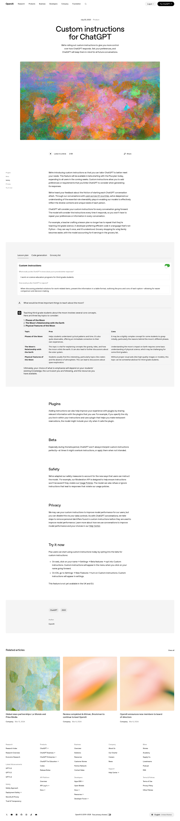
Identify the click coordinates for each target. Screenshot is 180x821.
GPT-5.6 (9, 768)
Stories (145, 748)
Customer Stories (80, 761)
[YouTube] (12, 815)
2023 (64, 610)
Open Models (79, 786)
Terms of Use (147, 781)
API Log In (44, 786)
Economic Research (13, 757)
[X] (7, 815)
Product (96, 20)
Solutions (77, 753)
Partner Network (80, 766)
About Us (112, 748)
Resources (78, 757)
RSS (144, 770)
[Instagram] (26, 815)
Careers (111, 757)
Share (129, 154)
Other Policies (148, 790)
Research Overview (13, 753)
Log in (149, 4)
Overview (43, 781)
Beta (7, 176)
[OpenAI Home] (9, 4)
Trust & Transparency (13, 801)
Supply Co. (147, 757)
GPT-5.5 (9, 772)
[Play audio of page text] (51, 154)
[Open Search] (85, 3)
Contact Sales (79, 770)
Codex (42, 766)
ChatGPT (53, 610)
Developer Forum (81, 799)
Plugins (8, 173)
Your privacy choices (99, 815)
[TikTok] (31, 815)
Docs (42, 790)
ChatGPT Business (47, 753)
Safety (8, 180)
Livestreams (147, 761)
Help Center (114, 773)
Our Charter (113, 753)
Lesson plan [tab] (23, 255)
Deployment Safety (13, 793)
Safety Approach (12, 788)
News (111, 761)
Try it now (9, 188)
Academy (146, 753)
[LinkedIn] (17, 815)
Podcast (146, 766)
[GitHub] (21, 815)
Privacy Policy (148, 786)
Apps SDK (78, 781)
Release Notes (45, 770)
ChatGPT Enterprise (48, 757)
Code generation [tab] (39, 255)
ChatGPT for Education (49, 762)
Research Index (11, 748)
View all (171, 650)
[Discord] (36, 815)
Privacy (8, 184)
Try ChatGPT (167, 4)
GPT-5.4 (9, 777)
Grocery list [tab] (55, 255)
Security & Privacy (12, 797)
